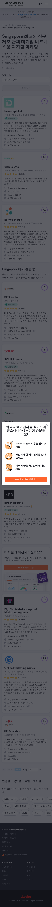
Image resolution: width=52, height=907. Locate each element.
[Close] (47, 425)
